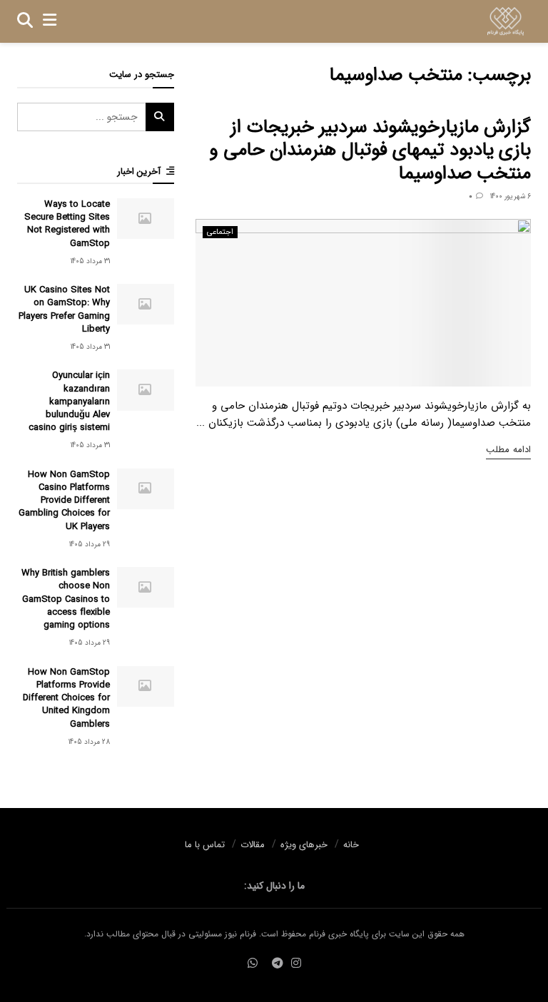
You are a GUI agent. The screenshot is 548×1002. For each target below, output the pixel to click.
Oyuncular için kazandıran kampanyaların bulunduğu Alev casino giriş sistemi (69, 401)
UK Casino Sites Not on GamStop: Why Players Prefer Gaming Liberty (64, 309)
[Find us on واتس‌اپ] (253, 964)
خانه (351, 844)
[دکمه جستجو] (25, 21)
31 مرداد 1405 (90, 261)
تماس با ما (205, 844)
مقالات (252, 844)
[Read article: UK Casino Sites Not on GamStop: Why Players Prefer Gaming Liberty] (145, 304)
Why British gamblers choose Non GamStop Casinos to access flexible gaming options (65, 599)
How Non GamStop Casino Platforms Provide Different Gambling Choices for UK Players (64, 500)
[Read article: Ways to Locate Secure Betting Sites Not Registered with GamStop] (145, 218)
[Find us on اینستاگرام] (296, 964)
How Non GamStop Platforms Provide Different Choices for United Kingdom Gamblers (66, 698)
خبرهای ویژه (304, 844)
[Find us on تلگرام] (277, 964)
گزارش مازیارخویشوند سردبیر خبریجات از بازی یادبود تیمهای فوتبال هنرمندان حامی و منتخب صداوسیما (370, 150)
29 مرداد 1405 (89, 544)
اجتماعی (220, 232)
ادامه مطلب (508, 449)
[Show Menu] (49, 21)
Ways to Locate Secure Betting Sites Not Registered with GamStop (67, 224)
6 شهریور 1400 (510, 196)
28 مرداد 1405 (89, 742)
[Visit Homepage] (505, 21)
